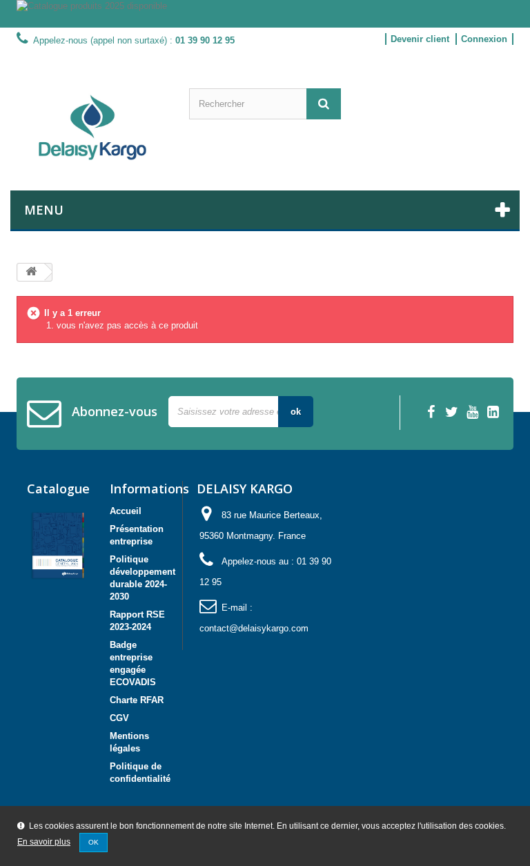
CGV (119, 718)
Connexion (484, 39)
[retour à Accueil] (31, 272)
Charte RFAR (137, 700)
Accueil (125, 511)
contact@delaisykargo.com (253, 628)
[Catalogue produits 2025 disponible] (265, 14)
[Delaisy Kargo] (92, 127)
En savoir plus (43, 842)
